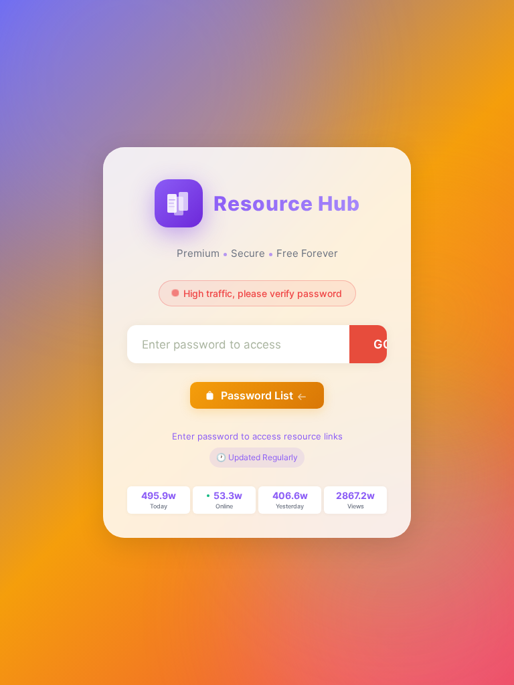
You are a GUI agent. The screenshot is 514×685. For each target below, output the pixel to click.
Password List (257, 395)
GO (382, 344)
